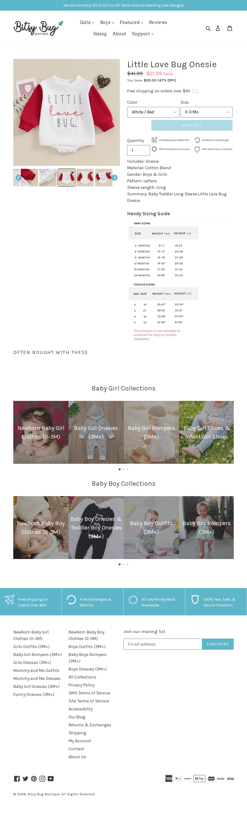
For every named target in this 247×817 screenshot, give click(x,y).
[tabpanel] (41, 432)
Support (141, 33)
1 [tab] (120, 469)
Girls (86, 22)
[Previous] (19, 178)
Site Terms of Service (89, 701)
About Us (77, 756)
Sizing (100, 33)
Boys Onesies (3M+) (88, 669)
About (119, 33)
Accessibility (81, 709)
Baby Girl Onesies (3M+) (36, 686)
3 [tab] (127, 469)
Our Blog (77, 717)
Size (184, 102)
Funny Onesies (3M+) (33, 694)
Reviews (158, 22)
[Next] (114, 178)
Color (132, 102)
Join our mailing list (144, 631)
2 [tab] (123, 469)
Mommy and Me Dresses (37, 678)
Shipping (77, 733)
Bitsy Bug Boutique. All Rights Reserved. (61, 794)
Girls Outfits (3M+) (31, 646)
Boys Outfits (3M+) (87, 646)
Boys (105, 22)
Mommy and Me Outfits (36, 670)
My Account (80, 740)
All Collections (82, 677)
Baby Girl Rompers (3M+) (37, 654)
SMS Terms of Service (89, 693)
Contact (76, 748)
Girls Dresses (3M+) (32, 662)
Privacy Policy (82, 685)
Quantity (135, 140)
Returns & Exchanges (90, 725)
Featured (130, 22)
